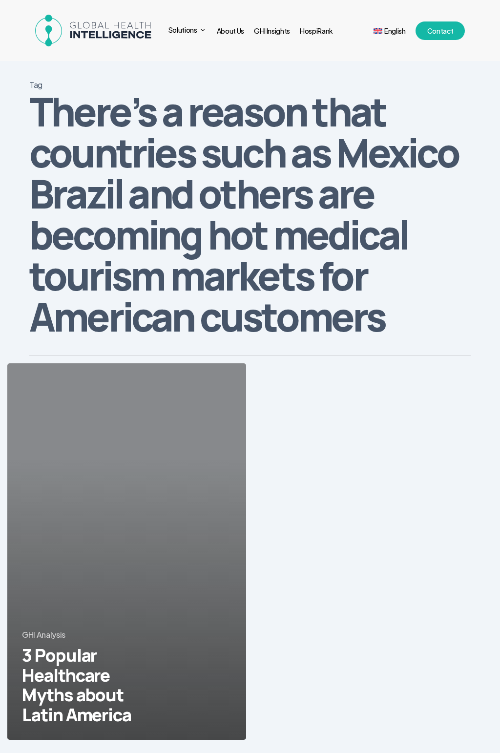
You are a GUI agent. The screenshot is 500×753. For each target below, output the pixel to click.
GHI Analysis (43, 634)
